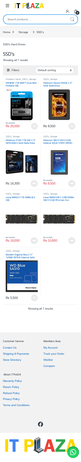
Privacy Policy (11, 399)
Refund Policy (11, 393)
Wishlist (48, 359)
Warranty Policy (12, 380)
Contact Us (10, 347)
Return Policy (11, 387)
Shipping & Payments (16, 353)
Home (6, 32)
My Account (50, 347)
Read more (34, 183)
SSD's (25, 79)
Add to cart (34, 126)
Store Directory (12, 359)
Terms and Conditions (16, 405)
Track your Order (53, 353)
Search (72, 19)
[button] (73, 452)
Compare (49, 365)
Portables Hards (13, 79)
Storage (23, 32)
